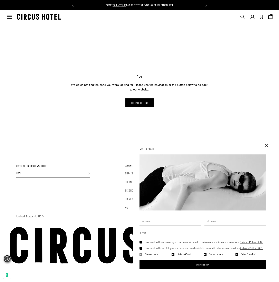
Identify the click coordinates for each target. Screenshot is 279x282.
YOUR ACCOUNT (119, 5)
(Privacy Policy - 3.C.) (251, 242)
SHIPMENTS (130, 173)
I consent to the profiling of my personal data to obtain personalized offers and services (204, 248)
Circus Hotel (151, 254)
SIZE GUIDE (129, 190)
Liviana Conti (184, 254)
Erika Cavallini (248, 254)
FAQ (126, 207)
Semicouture (216, 254)
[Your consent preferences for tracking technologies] (7, 275)
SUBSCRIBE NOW (202, 264)
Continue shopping (139, 102)
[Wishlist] (261, 17)
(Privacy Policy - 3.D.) (251, 248)
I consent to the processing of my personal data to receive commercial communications (204, 242)
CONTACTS (129, 198)
